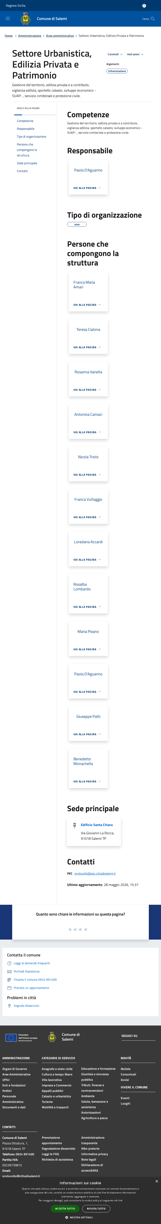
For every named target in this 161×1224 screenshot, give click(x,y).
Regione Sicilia (15, 5)
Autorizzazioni (91, 1112)
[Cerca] (152, 18)
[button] (80, 1217)
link (120, 1200)
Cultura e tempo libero (57, 1074)
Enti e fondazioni (14, 1085)
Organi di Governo (14, 1068)
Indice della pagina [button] (28, 108)
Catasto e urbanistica (56, 1096)
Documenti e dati (14, 1107)
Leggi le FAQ (50, 1154)
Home (9, 35)
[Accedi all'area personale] (144, 5)
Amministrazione (29, 35)
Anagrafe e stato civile (57, 1068)
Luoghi (125, 1103)
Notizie (125, 1068)
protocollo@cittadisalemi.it (21, 1176)
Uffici (6, 1079)
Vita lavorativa (52, 1079)
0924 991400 (25, 1154)
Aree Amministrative (16, 1074)
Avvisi (125, 1079)
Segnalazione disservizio (58, 1148)
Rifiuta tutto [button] (96, 1208)
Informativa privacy (94, 1154)
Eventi (125, 1098)
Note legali (88, 1159)
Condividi (113, 54)
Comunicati (128, 1074)
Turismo (47, 1101)
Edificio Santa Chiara (97, 824)
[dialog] (80, 1200)
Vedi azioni (133, 54)
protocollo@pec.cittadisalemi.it (95, 873)
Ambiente (87, 1096)
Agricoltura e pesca (94, 1118)
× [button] (156, 1181)
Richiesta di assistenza (57, 1159)
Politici (7, 1090)
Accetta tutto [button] (65, 1208)
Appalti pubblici (52, 1090)
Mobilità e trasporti (55, 1107)
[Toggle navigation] (7, 18)
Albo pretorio (90, 1148)
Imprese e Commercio (56, 1085)
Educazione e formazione (98, 1068)
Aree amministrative (60, 35)
